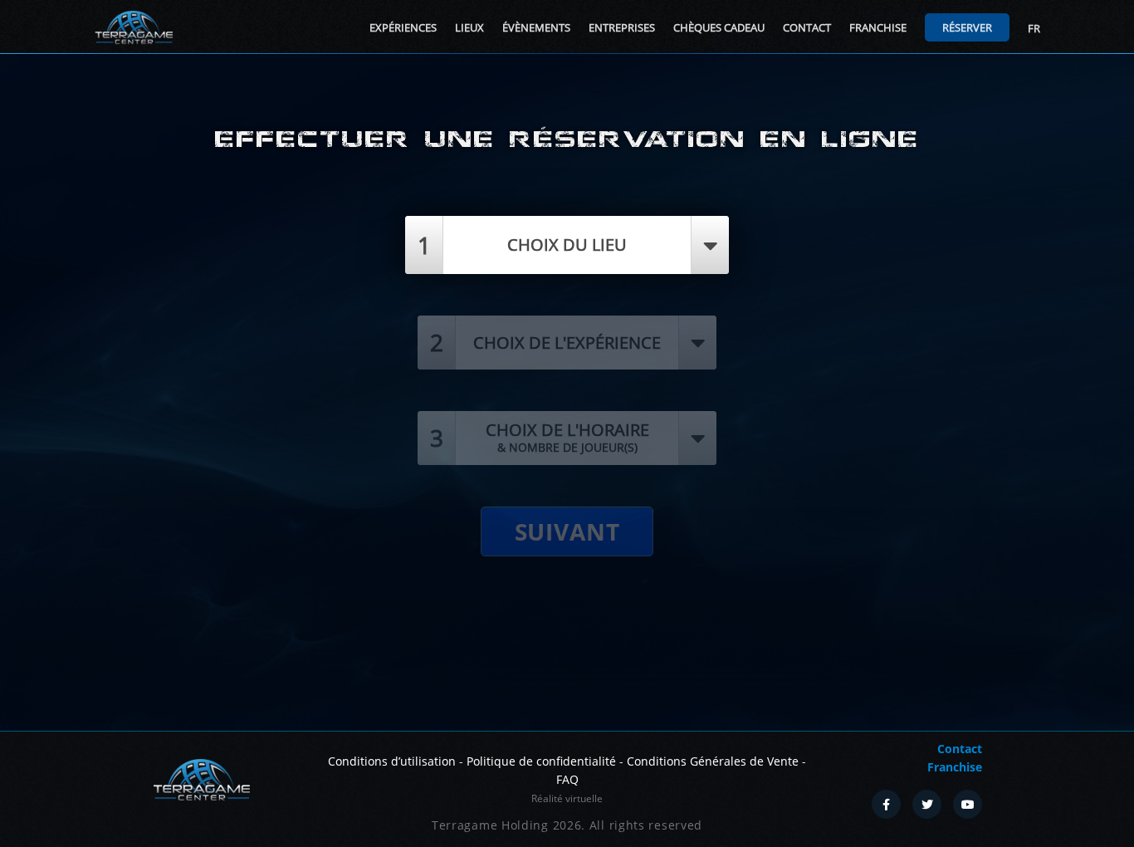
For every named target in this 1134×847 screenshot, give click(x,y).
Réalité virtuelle (567, 798)
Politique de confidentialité (541, 761)
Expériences (403, 27)
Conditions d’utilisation (392, 761)
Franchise (878, 27)
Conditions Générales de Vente (713, 761)
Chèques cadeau (719, 27)
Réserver (967, 27)
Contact (807, 27)
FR (1034, 28)
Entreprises (622, 27)
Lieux (469, 27)
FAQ (567, 779)
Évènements (536, 27)
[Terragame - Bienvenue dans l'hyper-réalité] (134, 27)
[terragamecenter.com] (201, 778)
